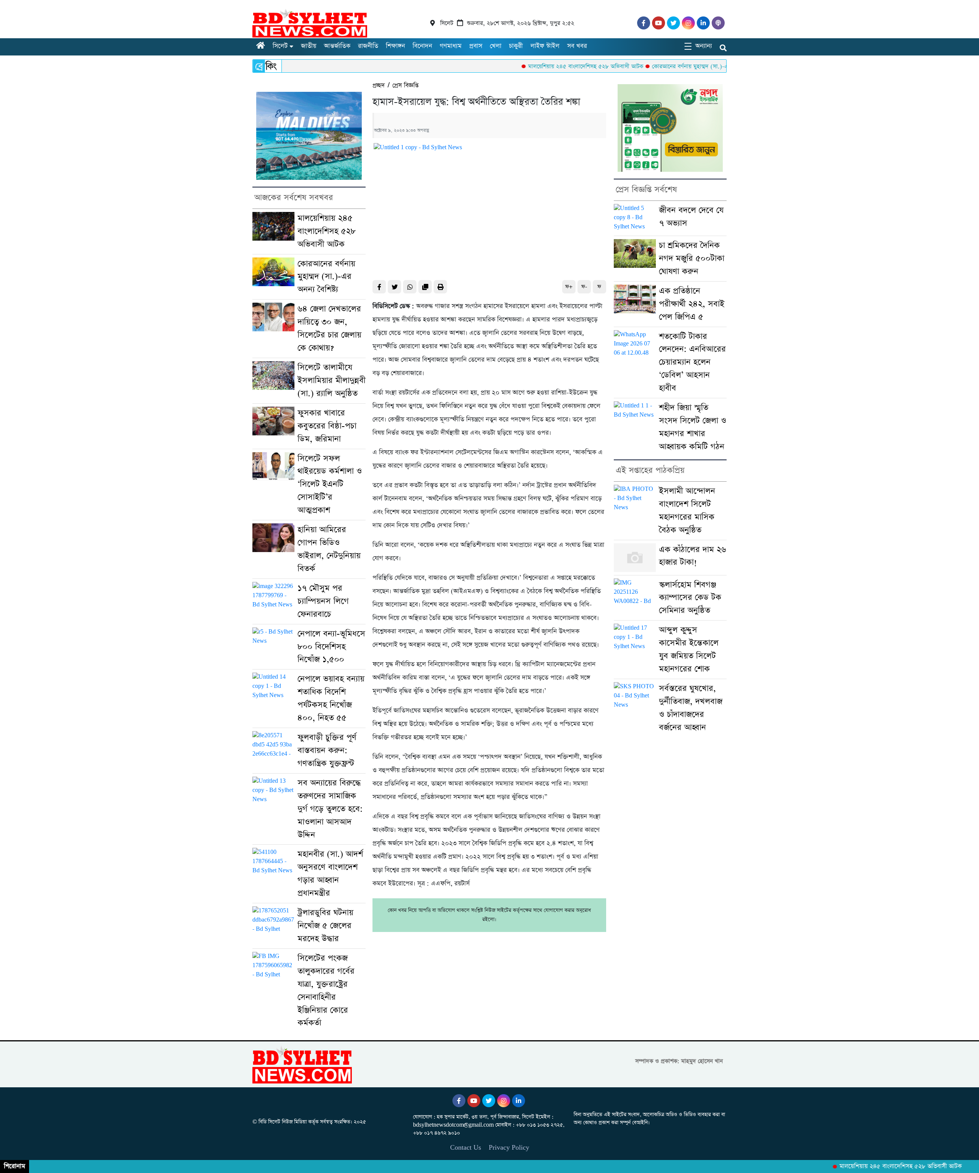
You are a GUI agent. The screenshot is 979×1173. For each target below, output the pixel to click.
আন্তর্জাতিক (337, 46)
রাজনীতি (368, 46)
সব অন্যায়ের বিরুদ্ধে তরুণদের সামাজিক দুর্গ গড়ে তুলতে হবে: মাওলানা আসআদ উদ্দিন (330, 809)
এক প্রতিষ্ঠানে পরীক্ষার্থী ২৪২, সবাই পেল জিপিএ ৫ (691, 304)
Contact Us (465, 1148)
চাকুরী (516, 46)
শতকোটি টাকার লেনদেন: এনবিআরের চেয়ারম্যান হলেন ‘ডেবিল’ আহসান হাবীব (692, 362)
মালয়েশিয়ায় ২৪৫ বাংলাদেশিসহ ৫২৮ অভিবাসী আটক (553, 66)
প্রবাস (475, 46)
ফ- (584, 286)
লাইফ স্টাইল (544, 46)
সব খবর (577, 46)
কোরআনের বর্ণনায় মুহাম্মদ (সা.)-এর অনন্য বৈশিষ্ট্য (674, 66)
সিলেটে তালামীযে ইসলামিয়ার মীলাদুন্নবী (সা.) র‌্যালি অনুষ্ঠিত (332, 380)
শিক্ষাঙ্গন (395, 46)
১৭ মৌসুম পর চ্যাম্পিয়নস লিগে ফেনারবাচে (323, 601)
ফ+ (568, 286)
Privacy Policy (509, 1148)
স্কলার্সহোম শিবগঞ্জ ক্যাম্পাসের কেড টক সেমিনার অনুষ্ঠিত (690, 598)
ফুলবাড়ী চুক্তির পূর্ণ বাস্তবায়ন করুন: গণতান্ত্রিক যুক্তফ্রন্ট (327, 750)
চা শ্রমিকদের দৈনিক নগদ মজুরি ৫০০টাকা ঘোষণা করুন (691, 258)
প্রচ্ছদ (378, 85)
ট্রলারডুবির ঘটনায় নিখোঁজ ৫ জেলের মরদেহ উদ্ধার (325, 926)
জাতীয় (308, 46)
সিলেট (280, 46)
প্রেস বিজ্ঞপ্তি (405, 85)
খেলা (495, 46)
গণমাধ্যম (451, 46)
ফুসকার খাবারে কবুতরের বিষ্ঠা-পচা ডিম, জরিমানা (327, 426)
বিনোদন (422, 46)
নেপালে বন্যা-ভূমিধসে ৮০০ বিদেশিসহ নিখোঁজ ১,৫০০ (331, 647)
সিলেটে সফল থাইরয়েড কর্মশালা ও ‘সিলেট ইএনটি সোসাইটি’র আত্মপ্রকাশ (330, 484)
